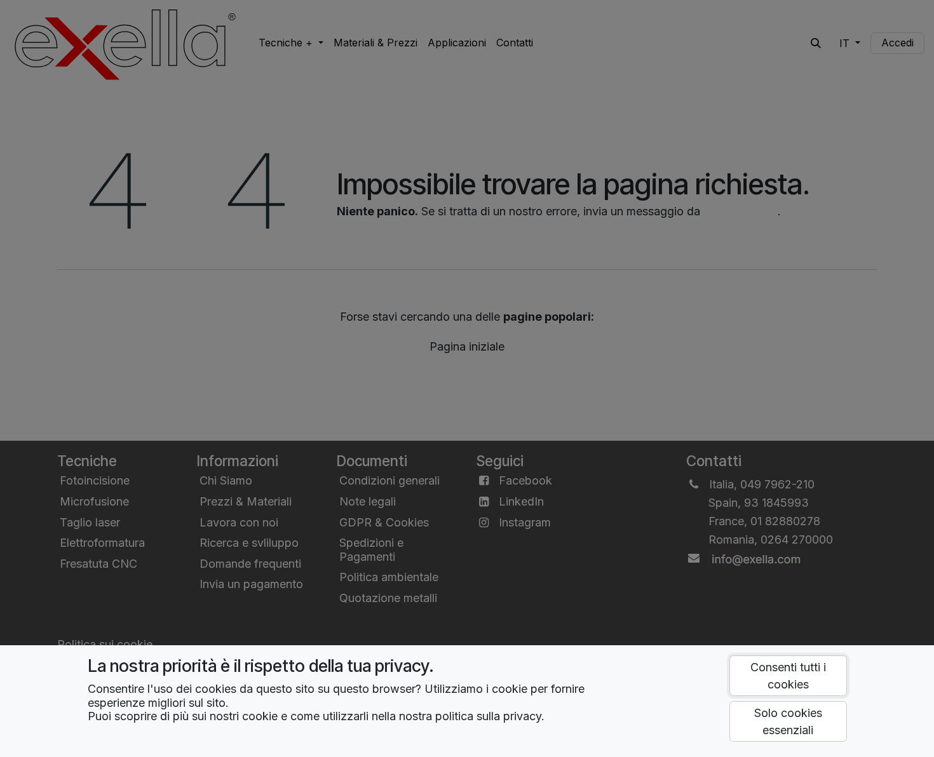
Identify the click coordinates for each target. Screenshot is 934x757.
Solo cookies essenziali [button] (788, 721)
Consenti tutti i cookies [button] (788, 675)
